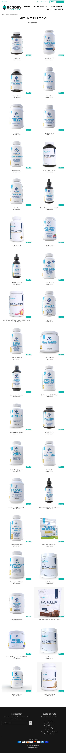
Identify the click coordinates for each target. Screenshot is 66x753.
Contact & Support (49, 734)
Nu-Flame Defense (17, 544)
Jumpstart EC (49, 283)
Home (3, 14)
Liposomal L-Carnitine (16, 395)
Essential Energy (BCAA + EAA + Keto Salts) (16, 320)
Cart (53, 1)
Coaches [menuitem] (27, 6)
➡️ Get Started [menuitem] (58, 9)
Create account (44, 1)
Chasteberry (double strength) (49, 208)
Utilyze (17, 133)
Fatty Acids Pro (49, 432)
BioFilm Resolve (17, 357)
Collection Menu (32, 22)
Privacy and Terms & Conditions (49, 732)
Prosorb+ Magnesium (16, 619)
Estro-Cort (49, 96)
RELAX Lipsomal (17, 283)
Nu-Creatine (49, 657)
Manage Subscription (49, 726)
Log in (37, 1)
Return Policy (49, 728)
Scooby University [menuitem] (57, 6)
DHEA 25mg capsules (16, 470)
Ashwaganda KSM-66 (16, 582)
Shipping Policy (49, 730)
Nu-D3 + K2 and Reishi (17, 432)
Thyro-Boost (17, 96)
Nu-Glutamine (49, 582)
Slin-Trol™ (49, 470)
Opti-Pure (17, 208)
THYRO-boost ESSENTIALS (49, 395)
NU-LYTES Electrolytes (49, 544)
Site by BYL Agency (33, 747)
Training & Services (49, 722)
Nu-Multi (49, 320)
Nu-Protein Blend (49, 694)
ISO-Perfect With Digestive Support (49, 619)
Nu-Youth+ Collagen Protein (16, 507)
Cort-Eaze (17, 58)
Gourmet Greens (49, 245)
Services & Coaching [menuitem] (40, 6)
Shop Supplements (49, 724)
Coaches (49, 720)
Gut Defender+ (49, 133)
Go (30, 722)
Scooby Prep (35, 745)
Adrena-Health (16, 170)
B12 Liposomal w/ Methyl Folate (49, 507)
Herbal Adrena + (17, 694)
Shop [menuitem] (48, 9)
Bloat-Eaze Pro (49, 357)
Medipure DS (49, 58)
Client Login (60, 1)
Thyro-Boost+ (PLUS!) (49, 170)
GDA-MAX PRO (16, 245)
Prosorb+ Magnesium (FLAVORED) (16, 657)
